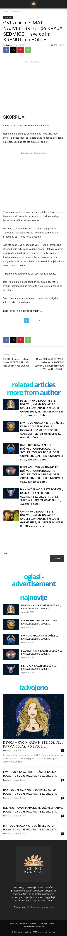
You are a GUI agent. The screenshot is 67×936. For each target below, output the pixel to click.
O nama (23, 923)
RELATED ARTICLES (33, 384)
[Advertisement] (33, 86)
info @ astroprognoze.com (39, 907)
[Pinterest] (20, 50)
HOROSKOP (16, 11)
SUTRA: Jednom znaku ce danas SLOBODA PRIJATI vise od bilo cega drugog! (16, 362)
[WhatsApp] (28, 50)
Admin (9, 45)
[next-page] (10, 534)
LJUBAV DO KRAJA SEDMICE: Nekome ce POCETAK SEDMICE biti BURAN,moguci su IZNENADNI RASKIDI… (49, 364)
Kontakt (33, 923)
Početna (13, 923)
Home (5, 11)
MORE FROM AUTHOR (33, 392)
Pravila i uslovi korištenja (33, 926)
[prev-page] (5, 534)
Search (6, 553)
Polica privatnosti (47, 923)
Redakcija (7, 750)
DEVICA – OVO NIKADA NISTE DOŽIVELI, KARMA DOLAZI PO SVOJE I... (33, 744)
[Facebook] (6, 50)
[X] (13, 50)
